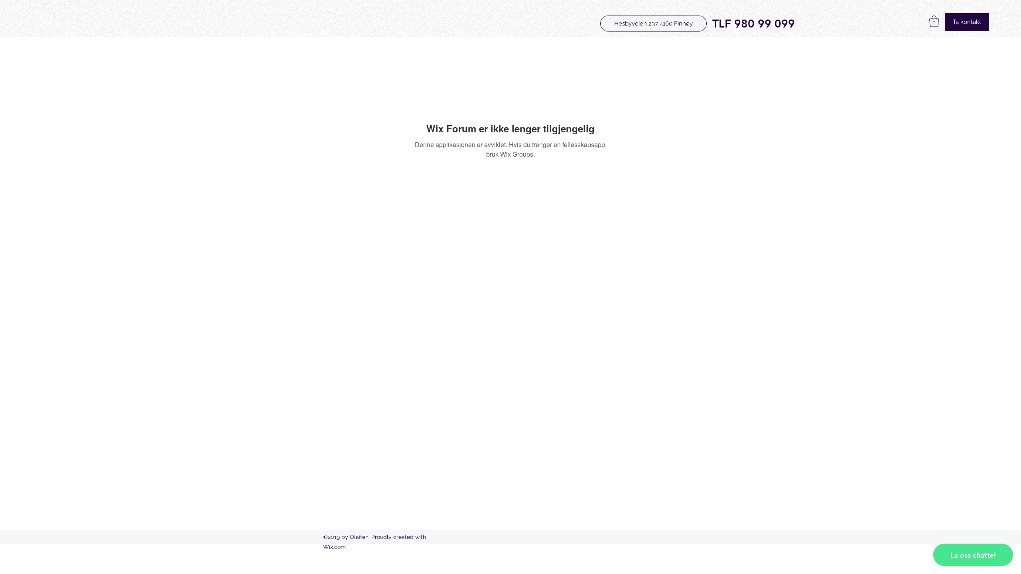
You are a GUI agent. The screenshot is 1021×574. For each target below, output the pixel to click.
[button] (934, 21)
